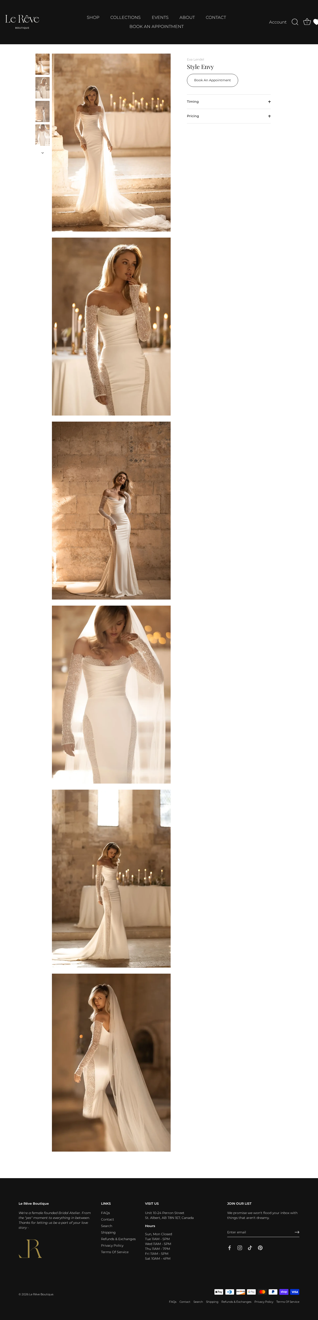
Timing (193, 101)
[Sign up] (297, 1232)
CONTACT (216, 17)
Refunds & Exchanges (118, 1239)
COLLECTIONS (125, 17)
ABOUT (187, 17)
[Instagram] (239, 1247)
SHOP (93, 17)
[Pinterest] (260, 1247)
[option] (42, 65)
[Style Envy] (42, 64)
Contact (107, 1219)
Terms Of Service (115, 1252)
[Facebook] (229, 1247)
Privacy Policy (112, 1245)
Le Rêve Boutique (41, 1294)
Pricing (193, 116)
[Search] (295, 22)
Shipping (108, 1232)
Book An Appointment (212, 80)
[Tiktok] (250, 1247)
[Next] (42, 153)
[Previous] (42, 49)
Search (106, 1226)
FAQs (105, 1213)
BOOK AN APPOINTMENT (156, 26)
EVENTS (160, 17)
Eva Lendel (195, 59)
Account (278, 22)
